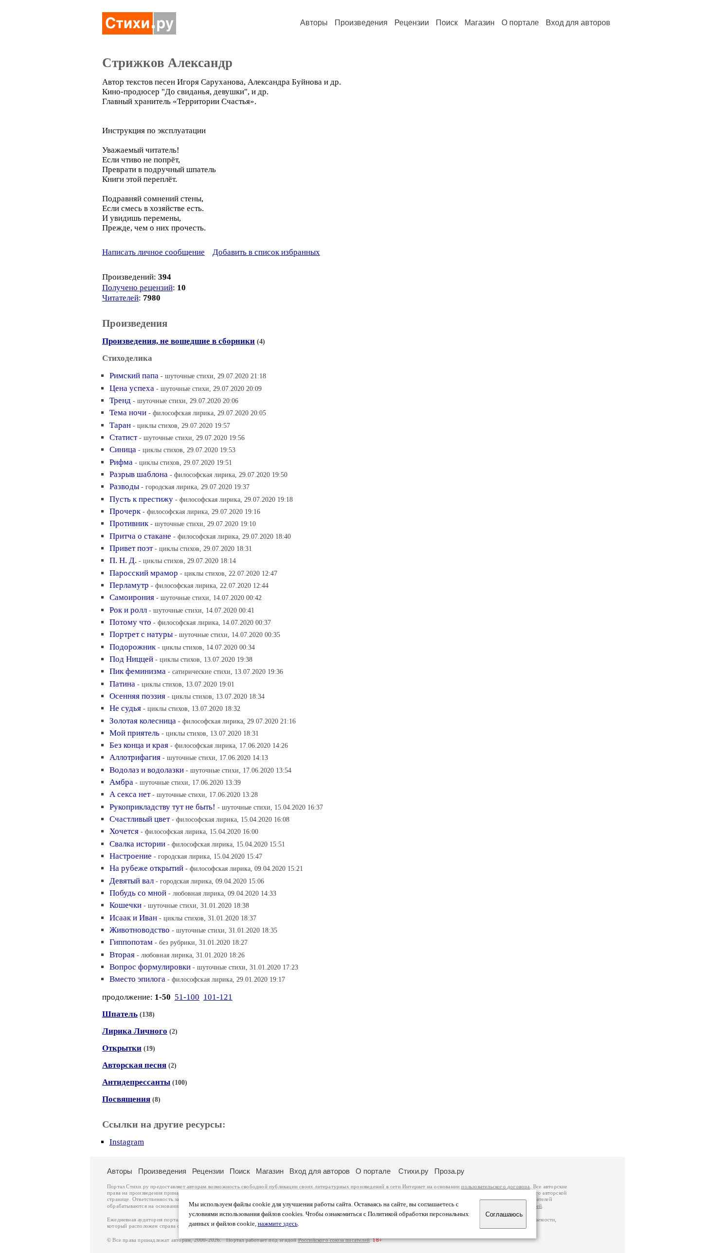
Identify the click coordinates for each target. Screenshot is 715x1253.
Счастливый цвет (139, 819)
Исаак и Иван (133, 917)
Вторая (122, 954)
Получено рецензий (137, 287)
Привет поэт (131, 548)
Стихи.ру (413, 1171)
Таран (120, 425)
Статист (123, 437)
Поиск (447, 22)
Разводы (124, 486)
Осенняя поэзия (137, 696)
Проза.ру (449, 1171)
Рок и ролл (128, 610)
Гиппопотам (131, 942)
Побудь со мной (137, 893)
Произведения (361, 22)
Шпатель (120, 1014)
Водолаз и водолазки (146, 770)
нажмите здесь (278, 1223)
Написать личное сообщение (153, 252)
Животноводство (139, 930)
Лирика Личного (134, 1031)
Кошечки (125, 905)
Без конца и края (138, 745)
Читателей (120, 297)
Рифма (121, 462)
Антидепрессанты (136, 1082)
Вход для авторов (578, 22)
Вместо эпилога (137, 979)
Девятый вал (131, 880)
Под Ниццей (131, 659)
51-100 (187, 997)
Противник (128, 523)
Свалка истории (137, 843)
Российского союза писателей (334, 1240)
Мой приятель (134, 733)
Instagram (126, 1142)
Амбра (121, 782)
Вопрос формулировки (150, 966)
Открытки (122, 1048)
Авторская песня (134, 1065)
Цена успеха (131, 388)
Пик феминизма (137, 671)
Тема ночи (127, 412)
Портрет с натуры (141, 634)
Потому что (130, 622)
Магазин (480, 22)
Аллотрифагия (135, 757)
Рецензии (411, 22)
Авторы (314, 22)
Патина (122, 683)
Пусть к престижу (141, 499)
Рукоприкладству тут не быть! (162, 807)
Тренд (120, 400)
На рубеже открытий (146, 868)
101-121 (217, 997)
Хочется (124, 831)
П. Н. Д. (123, 560)
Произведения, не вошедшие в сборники (178, 341)
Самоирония (131, 597)
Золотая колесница (142, 720)
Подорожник (132, 647)
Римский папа (134, 375)
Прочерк (125, 511)
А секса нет (129, 794)
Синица (122, 449)
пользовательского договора (495, 1186)
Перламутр (129, 585)
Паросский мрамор (143, 573)
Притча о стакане (140, 536)
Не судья (125, 708)
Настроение (130, 856)
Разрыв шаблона (138, 474)
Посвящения (126, 1099)
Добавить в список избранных (266, 252)
